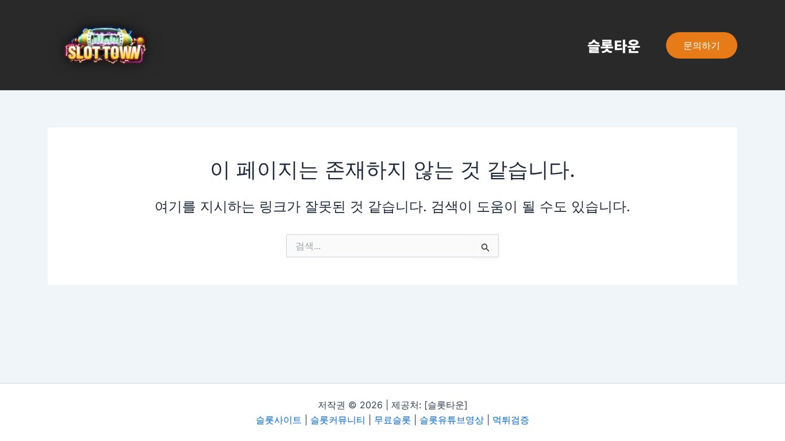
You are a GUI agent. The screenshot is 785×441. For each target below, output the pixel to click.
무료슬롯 (392, 419)
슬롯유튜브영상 (452, 419)
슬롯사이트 (279, 419)
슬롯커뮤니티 (337, 419)
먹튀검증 (510, 419)
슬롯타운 (613, 45)
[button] (701, 45)
